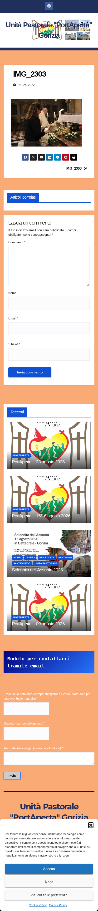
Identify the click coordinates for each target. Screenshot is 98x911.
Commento (16, 242)
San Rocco (46, 557)
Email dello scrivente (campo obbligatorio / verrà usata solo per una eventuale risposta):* (47, 696)
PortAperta (21, 455)
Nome (13, 293)
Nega (49, 882)
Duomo (30, 557)
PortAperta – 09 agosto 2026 (38, 623)
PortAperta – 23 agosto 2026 (38, 461)
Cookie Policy (38, 905)
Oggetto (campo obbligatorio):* (24, 723)
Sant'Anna (65, 557)
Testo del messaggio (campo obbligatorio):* (33, 748)
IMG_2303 (74, 168)
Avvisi (17, 557)
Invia (12, 776)
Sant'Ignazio (21, 563)
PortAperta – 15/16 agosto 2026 (41, 515)
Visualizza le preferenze (49, 895)
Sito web (14, 344)
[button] (90, 825)
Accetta (49, 869)
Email (13, 318)
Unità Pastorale (46, 563)
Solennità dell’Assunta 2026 (37, 569)
